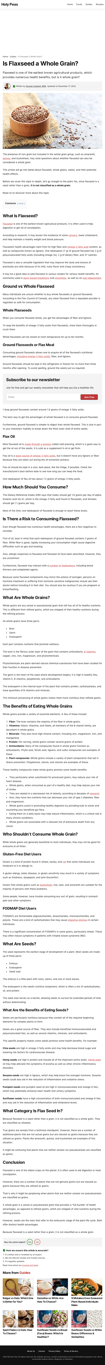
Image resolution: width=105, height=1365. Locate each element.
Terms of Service (71, 1351)
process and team (30, 1265)
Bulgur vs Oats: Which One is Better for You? (18, 1300)
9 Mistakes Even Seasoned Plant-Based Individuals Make (86, 1301)
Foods (79, 4)
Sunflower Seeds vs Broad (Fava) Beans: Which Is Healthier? (52, 1333)
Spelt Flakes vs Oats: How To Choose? (17, 1332)
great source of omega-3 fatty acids (35, 455)
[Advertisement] (52, 32)
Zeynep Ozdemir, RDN (36, 86)
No (37, 1242)
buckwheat (46, 885)
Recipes (100, 4)
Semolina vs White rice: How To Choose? (50, 1300)
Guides (89, 4)
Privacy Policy (54, 1351)
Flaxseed (8, 223)
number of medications (62, 565)
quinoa (6, 158)
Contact (41, 1351)
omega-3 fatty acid (77, 247)
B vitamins (89, 651)
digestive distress (78, 920)
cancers (72, 235)
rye (64, 861)
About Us (31, 1351)
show (21, 203)
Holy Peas (9, 4)
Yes (30, 1242)
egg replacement (92, 278)
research (94, 793)
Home (70, 4)
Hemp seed (94, 1059)
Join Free (89, 397)
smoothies (60, 278)
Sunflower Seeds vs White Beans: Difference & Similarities (86, 1333)
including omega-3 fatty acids (33, 356)
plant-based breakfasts (36, 278)
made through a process (38, 444)
